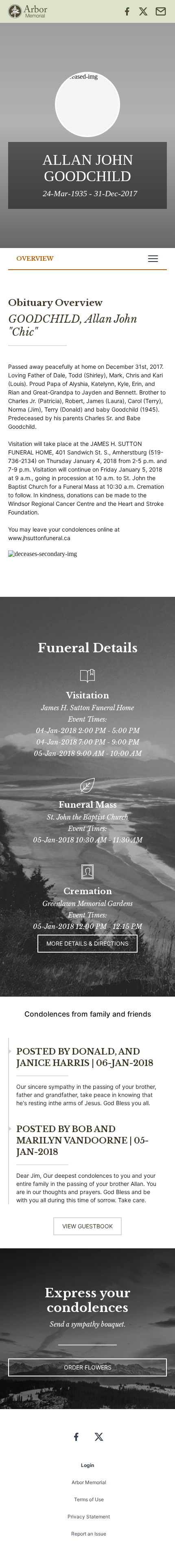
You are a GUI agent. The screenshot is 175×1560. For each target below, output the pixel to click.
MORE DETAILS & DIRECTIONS (87, 943)
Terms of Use (89, 1499)
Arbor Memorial (89, 1482)
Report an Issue (88, 1534)
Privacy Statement (89, 1516)
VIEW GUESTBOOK (87, 1226)
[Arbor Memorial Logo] (27, 11)
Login (87, 1465)
